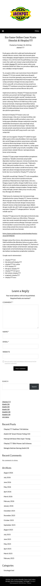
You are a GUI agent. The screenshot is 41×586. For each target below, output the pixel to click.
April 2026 (7, 492)
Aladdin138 (6, 412)
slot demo (5, 417)
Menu (37, 31)
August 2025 (8, 530)
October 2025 (9, 520)
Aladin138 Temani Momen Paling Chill (17, 434)
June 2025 (7, 539)
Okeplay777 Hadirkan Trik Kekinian (16, 429)
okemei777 (20, 47)
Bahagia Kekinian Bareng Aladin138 (16, 448)
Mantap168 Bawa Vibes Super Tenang (17, 439)
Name (6, 332)
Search (5, 381)
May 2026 (7, 487)
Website (6, 352)
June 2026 (7, 482)
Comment (8, 302)
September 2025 (9, 525)
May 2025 (7, 544)
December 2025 (9, 511)
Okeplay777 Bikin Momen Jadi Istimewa (17, 443)
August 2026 (8, 473)
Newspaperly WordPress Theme (20, 583)
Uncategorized (9, 570)
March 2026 (8, 496)
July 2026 (7, 477)
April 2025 (7, 549)
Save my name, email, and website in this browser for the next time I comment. (20, 362)
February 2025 (9, 558)
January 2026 (8, 506)
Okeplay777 (13, 64)
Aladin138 (5, 404)
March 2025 (8, 553)
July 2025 (7, 534)
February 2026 (9, 501)
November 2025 (9, 515)
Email (6, 342)
